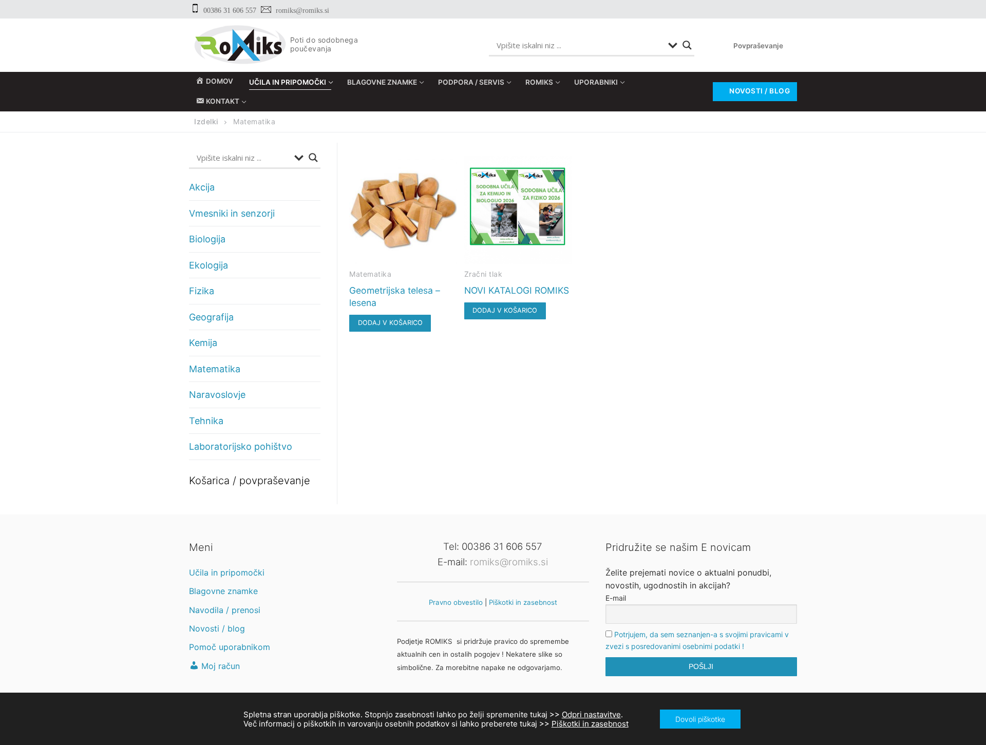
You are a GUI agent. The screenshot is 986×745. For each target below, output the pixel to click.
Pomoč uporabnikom (229, 647)
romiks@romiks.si (302, 10)
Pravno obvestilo (456, 602)
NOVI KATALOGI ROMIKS (516, 290)
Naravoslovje (217, 394)
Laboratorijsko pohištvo (240, 446)
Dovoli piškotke (700, 718)
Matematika (370, 274)
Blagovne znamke (223, 591)
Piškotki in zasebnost (523, 602)
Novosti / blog (759, 91)
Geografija (211, 317)
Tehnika (206, 420)
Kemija (203, 342)
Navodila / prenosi (224, 610)
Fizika (201, 290)
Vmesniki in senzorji (232, 213)
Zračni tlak (483, 274)
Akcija (202, 187)
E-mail (615, 598)
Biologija (207, 239)
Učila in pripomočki (226, 572)
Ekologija (208, 265)
